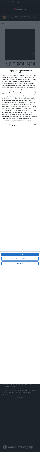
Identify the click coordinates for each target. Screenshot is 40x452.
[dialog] (20, 226)
